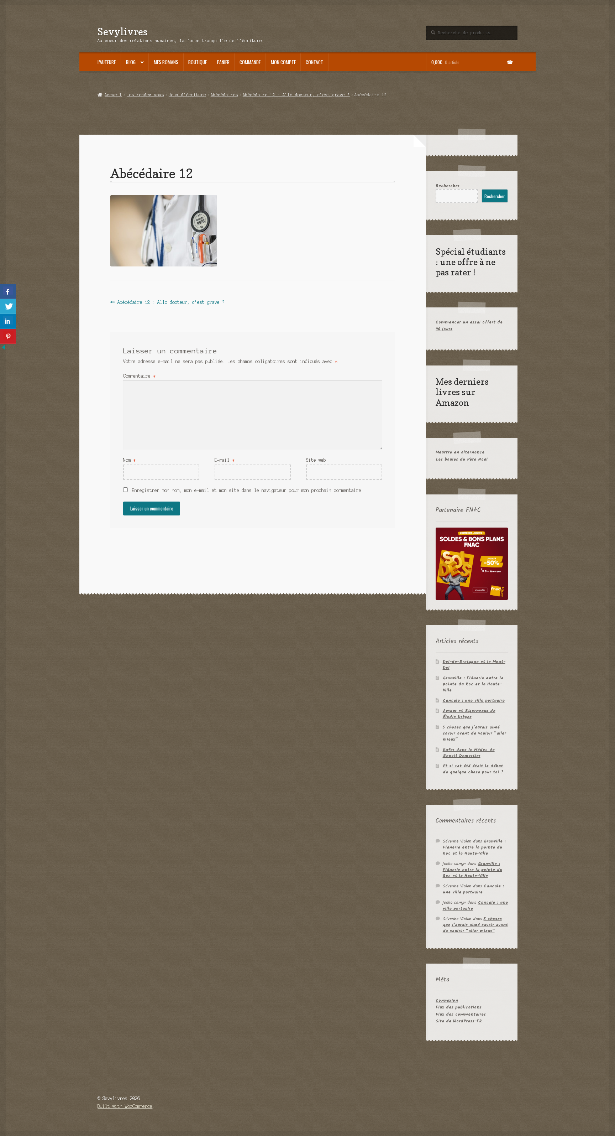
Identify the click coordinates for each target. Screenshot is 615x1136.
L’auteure (107, 62)
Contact (314, 62)
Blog (131, 62)
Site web (316, 460)
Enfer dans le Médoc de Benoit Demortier (469, 752)
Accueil (113, 95)
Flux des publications (459, 1007)
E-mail (225, 460)
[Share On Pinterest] (8, 336)
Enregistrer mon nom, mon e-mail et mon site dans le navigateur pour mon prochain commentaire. (248, 490)
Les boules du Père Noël (462, 459)
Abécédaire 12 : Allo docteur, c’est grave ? (296, 95)
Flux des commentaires (461, 1014)
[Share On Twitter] (8, 306)
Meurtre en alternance (460, 452)
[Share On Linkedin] (8, 321)
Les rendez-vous (145, 95)
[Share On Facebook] (8, 291)
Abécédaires (224, 95)
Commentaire (139, 376)
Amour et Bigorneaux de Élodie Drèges (469, 713)
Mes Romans (166, 62)
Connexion (447, 1000)
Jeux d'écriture (187, 95)
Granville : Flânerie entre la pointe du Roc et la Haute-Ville (473, 684)
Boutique (197, 62)
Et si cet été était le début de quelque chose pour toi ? (473, 769)
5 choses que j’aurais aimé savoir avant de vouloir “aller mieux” (474, 733)
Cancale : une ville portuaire (474, 700)
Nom (129, 460)
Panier (223, 62)
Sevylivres (122, 31)
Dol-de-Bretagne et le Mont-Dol (474, 664)
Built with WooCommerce (125, 1106)
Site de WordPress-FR (459, 1021)
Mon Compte (283, 62)
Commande (250, 62)
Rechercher (447, 185)
